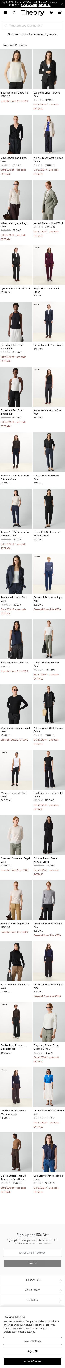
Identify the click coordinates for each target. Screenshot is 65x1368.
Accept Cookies (32, 1361)
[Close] (62, 4)
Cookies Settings (32, 1341)
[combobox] (32, 25)
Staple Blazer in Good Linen (15, 1241)
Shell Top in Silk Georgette (14, 92)
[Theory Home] (32, 12)
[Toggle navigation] (5, 12)
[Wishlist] (51, 12)
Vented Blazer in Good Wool (48, 223)
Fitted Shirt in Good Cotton (15, 1306)
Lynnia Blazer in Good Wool (15, 288)
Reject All (32, 1351)
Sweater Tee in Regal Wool (15, 923)
